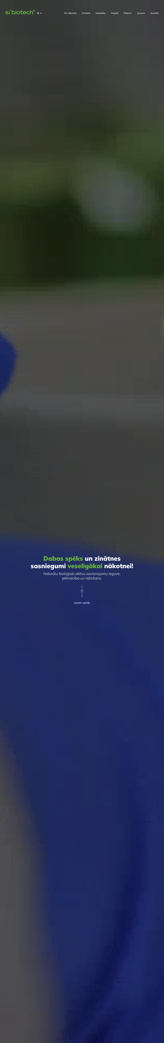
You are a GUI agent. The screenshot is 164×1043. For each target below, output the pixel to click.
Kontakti (155, 13)
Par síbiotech (70, 13)
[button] (49, 13)
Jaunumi (141, 13)
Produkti (86, 13)
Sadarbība (100, 13)
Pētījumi (128, 13)
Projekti (114, 13)
